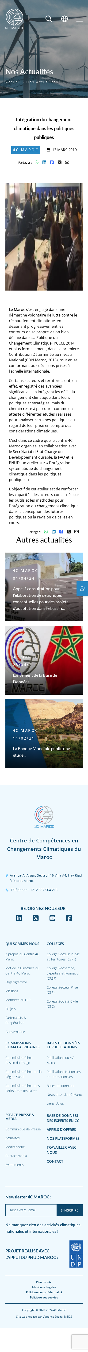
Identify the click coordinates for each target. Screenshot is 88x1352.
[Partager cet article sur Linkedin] (44, 162)
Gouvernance (15, 1031)
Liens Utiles (55, 1103)
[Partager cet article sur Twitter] (59, 162)
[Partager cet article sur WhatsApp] (36, 162)
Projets (10, 1009)
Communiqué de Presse (23, 1129)
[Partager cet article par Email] (67, 162)
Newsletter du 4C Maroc (65, 1094)
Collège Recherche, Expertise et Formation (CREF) (63, 973)
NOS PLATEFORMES (63, 1138)
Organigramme (16, 982)
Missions (11, 991)
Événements (14, 1164)
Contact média (16, 1156)
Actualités (12, 1138)
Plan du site (44, 1282)
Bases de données (60, 1085)
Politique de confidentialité (44, 1292)
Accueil (13, 81)
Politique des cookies (44, 1297)
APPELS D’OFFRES (61, 1129)
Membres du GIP (17, 1000)
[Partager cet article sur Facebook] (52, 162)
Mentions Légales (44, 1287)
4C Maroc (25, 149)
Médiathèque (15, 1147)
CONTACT (55, 1161)
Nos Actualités (42, 81)
